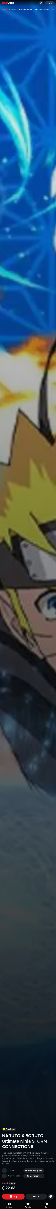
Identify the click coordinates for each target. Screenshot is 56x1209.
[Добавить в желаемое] (51, 1197)
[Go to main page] (8, 3)
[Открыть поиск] (41, 3)
